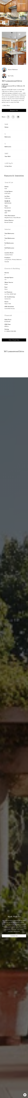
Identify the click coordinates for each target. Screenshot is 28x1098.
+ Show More (6, 105)
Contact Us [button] (14, 936)
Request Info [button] (14, 110)
